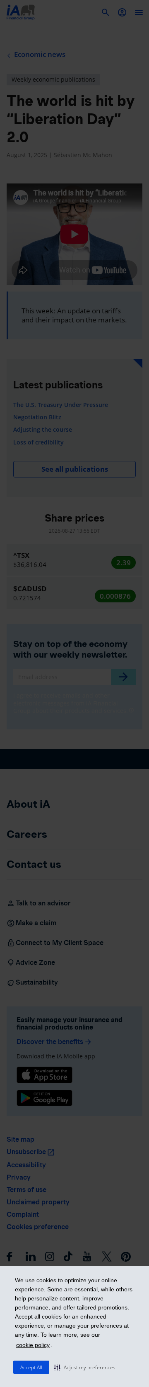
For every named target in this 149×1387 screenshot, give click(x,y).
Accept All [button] (31, 1367)
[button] (85, 1367)
